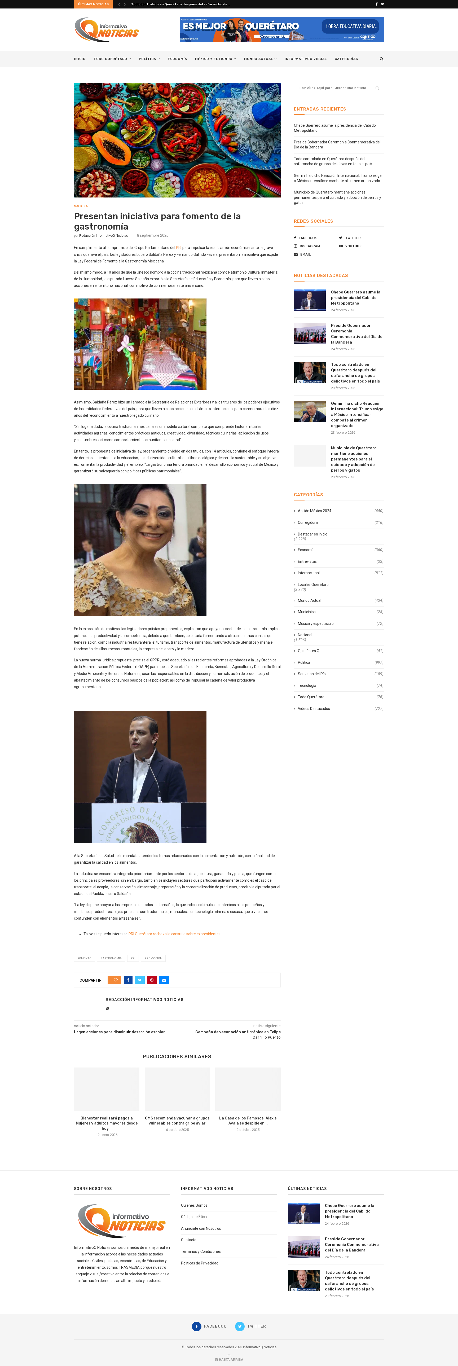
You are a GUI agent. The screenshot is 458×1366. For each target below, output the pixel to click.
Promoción (153, 958)
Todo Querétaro (110, 59)
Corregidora (341, 522)
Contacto (188, 1240)
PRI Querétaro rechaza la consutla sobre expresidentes (175, 934)
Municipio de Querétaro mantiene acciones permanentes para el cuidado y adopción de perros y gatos (337, 197)
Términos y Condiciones (201, 1251)
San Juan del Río (341, 674)
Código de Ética (194, 1217)
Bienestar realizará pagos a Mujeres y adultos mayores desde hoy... (107, 1123)
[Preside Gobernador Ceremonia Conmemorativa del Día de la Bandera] (310, 333)
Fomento (84, 958)
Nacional (81, 206)
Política (147, 59)
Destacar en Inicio (312, 534)
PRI (179, 247)
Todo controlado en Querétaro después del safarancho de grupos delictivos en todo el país (355, 373)
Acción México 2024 (341, 511)
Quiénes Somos (194, 1205)
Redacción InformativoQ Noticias (103, 236)
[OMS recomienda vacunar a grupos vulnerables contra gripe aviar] (177, 1089)
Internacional (341, 573)
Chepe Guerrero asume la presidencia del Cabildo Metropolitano (355, 298)
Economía (177, 59)
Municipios (341, 612)
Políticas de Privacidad (199, 1263)
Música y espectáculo (341, 623)
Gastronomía (111, 958)
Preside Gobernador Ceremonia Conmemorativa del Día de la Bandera (356, 334)
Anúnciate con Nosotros (201, 1228)
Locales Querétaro (313, 584)
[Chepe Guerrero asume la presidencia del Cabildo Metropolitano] (310, 300)
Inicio (80, 59)
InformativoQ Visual (306, 59)
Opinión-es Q (341, 651)
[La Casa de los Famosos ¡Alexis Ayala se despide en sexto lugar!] (248, 1089)
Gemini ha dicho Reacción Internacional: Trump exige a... (176, 4)
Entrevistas (341, 561)
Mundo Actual (258, 59)
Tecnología (341, 685)
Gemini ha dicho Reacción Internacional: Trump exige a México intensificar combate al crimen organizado (357, 414)
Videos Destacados (341, 708)
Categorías (346, 59)
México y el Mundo (213, 59)
